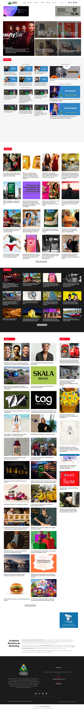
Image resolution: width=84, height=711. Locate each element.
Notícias (42, 2)
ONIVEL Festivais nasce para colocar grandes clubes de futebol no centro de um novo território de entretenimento (50, 256)
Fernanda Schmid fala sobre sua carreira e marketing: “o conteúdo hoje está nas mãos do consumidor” (26, 84)
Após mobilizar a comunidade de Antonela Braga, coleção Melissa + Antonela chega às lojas (15, 434)
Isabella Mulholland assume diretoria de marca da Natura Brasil (42, 363)
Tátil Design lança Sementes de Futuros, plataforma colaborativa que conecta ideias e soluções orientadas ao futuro (43, 575)
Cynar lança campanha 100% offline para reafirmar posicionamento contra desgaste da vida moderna (12, 174)
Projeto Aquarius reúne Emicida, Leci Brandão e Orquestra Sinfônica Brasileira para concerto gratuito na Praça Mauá (11, 303)
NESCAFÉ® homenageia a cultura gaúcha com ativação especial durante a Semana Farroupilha (69, 34)
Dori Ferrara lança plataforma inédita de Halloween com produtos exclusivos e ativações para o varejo (42, 599)
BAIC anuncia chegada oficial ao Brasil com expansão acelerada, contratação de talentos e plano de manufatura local (70, 203)
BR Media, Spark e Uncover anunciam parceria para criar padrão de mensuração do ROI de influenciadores (16, 363)
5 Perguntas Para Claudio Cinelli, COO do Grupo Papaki (10, 111)
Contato (54, 2)
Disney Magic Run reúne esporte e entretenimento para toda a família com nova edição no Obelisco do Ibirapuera (50, 303)
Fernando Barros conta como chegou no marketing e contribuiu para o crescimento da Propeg (10, 84)
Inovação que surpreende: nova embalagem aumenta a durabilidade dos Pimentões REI (69, 416)
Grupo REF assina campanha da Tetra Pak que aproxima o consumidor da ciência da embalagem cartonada (31, 230)
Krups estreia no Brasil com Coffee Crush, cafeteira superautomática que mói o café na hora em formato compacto (46, 33)
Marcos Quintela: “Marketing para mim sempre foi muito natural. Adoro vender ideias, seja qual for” (40, 84)
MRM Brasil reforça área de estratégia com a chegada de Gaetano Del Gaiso (43, 528)
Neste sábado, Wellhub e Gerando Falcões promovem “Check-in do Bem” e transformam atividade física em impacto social (31, 256)
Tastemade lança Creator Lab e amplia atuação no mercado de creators (42, 458)
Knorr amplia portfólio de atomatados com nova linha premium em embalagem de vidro (43, 551)
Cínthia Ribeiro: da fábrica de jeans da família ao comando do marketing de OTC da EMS (63, 117)
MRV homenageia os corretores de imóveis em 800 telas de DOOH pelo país (11, 202)
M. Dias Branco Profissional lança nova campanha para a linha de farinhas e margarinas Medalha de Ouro (16, 528)
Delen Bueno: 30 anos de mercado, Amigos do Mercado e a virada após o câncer (65, 100)
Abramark (29, 2)
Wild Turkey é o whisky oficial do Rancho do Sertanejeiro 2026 (10, 319)
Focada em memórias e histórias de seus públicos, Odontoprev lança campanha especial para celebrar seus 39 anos (70, 256)
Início (24, 2)
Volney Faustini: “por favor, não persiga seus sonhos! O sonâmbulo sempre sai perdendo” (40, 97)
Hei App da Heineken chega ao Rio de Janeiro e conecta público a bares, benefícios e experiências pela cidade (43, 481)
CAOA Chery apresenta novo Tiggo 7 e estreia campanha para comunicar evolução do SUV (14, 574)
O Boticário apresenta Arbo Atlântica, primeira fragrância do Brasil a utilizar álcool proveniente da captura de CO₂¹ (68, 510)
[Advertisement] (65, 130)
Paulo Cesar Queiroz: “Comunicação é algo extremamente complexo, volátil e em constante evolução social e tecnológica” (40, 113)
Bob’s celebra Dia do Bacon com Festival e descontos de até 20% (16, 599)
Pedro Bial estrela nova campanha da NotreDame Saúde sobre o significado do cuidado (15, 551)
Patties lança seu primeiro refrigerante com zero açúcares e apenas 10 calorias (15, 458)
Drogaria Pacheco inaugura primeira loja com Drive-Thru (69, 488)
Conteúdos (36, 2)
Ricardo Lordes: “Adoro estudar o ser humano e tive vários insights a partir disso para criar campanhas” (25, 73)
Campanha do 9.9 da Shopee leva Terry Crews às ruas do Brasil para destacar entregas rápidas (69, 230)
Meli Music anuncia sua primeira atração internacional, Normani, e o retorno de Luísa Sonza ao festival (71, 302)
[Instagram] (71, 2)
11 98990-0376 (58, 683)
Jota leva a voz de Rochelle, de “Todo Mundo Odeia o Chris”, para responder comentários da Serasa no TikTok (50, 203)
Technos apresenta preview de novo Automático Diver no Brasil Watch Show (31, 302)
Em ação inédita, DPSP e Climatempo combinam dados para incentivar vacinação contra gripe (68, 467)
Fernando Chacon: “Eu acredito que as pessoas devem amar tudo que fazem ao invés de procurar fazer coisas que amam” (10, 97)
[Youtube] (76, 2)
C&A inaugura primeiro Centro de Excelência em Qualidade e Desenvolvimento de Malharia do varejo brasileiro (69, 383)
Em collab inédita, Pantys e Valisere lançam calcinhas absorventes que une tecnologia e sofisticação (11, 255)
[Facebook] (69, 2)
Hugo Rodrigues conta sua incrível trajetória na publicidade (40, 73)
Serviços (48, 2)
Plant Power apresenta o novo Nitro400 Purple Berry (16, 504)
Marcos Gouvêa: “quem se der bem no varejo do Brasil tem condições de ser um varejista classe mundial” (25, 112)
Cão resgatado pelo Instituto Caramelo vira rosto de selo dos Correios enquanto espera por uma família (45, 50)
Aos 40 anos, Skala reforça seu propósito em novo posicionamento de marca (42, 386)
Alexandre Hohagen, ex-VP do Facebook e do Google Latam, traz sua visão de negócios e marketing (10, 73)
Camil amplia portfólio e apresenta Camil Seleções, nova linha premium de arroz (50, 230)
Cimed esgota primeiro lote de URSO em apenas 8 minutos (15, 481)
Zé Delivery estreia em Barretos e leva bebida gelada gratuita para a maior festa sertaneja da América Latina (31, 319)
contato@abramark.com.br (59, 679)
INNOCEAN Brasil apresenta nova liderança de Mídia (43, 434)
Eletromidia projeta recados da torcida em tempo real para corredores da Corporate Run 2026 (12, 230)
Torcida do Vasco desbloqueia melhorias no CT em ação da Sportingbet (16, 411)
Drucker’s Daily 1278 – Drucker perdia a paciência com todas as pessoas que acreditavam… (64, 79)
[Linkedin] (73, 2)
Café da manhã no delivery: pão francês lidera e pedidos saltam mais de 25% (42, 505)
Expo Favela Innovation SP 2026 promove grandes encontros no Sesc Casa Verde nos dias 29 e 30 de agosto (51, 319)
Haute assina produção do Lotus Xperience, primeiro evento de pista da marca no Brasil (71, 319)
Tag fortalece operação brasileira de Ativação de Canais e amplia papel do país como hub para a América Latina (43, 411)
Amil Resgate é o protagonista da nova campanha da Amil (69, 51)
